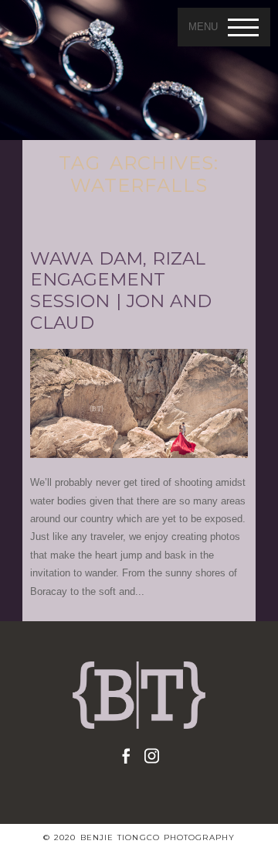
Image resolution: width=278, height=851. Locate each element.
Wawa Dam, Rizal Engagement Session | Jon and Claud (120, 290)
